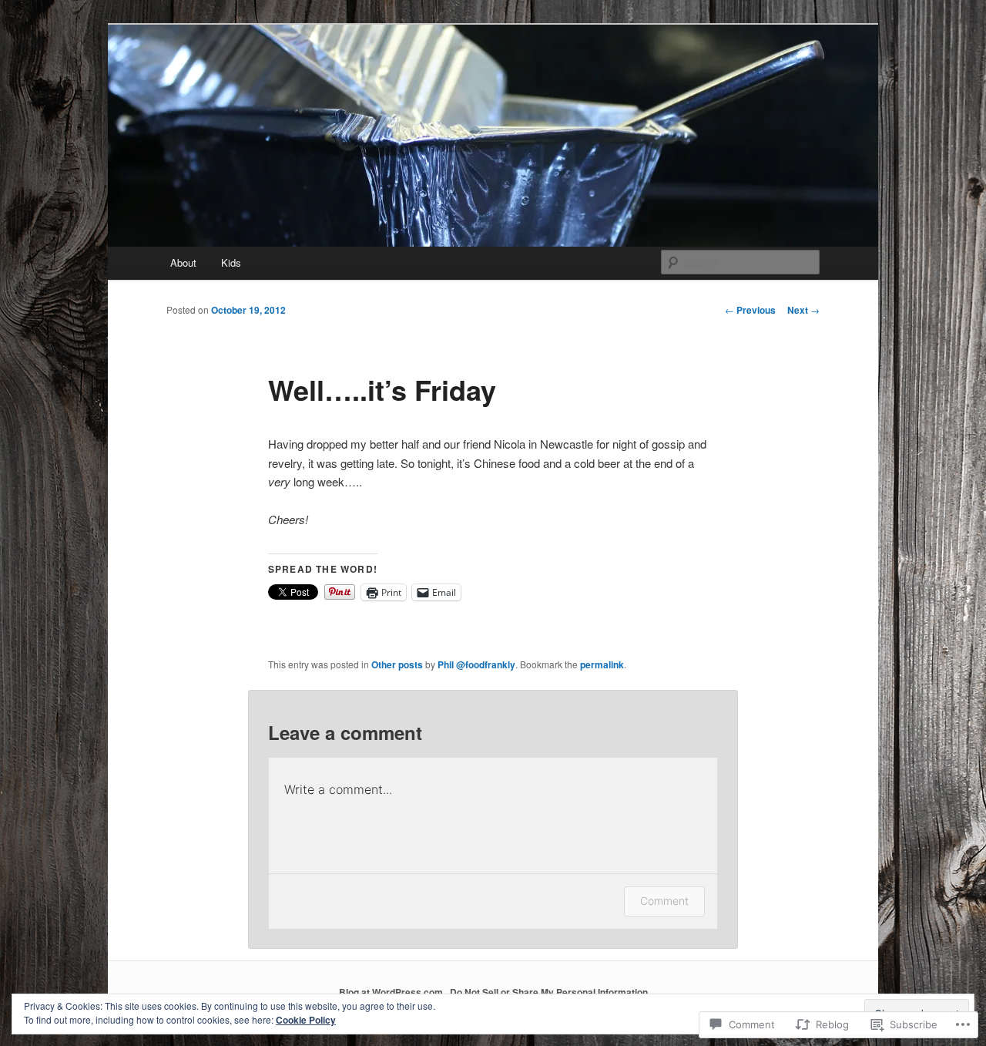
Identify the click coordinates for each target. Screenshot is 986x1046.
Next (803, 310)
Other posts (397, 664)
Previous (750, 310)
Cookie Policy (306, 1020)
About (183, 262)
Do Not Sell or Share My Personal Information (549, 992)
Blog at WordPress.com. (392, 992)
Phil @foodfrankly (476, 664)
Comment (664, 900)
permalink (602, 664)
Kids (231, 262)
